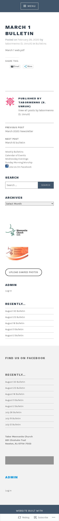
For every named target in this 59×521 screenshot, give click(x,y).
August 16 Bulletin (14, 323)
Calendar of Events (15, 155)
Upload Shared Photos (23, 272)
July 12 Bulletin (13, 424)
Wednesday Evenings (16, 158)
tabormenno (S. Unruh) (18, 43)
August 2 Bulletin (14, 335)
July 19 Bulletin (13, 418)
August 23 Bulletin (15, 317)
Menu (31, 6)
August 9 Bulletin (14, 329)
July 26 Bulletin (13, 412)
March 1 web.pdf (14, 50)
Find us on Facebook (25, 358)
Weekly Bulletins (14, 151)
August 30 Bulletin (15, 311)
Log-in (8, 290)
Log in (8, 490)
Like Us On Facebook (20, 167)
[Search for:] (29, 185)
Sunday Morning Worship (18, 162)
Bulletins (41, 43)
